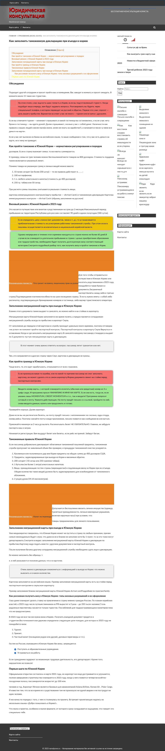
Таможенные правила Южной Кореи (28, 68)
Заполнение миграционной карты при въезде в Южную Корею (40, 62)
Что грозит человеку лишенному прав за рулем (55, 283)
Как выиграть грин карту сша (141, 54)
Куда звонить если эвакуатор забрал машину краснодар (147, 194)
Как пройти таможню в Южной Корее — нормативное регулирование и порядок (48, 56)
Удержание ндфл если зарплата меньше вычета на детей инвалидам (147, 171)
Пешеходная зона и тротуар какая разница (147, 146)
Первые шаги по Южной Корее (26, 77)
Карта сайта (14, 3)
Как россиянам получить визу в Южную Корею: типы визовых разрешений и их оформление (56, 74)
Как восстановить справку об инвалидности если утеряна (124, 136)
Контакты (25, 3)
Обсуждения (17, 53)
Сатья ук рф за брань (137, 47)
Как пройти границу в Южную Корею (28, 65)
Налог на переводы (42, 517)
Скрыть (60, 50)
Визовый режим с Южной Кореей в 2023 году (33, 59)
